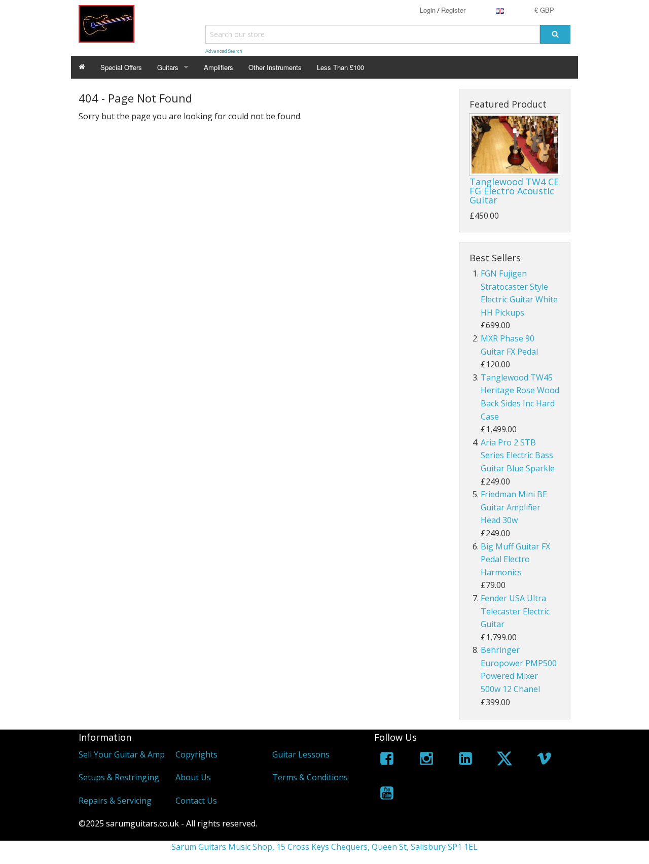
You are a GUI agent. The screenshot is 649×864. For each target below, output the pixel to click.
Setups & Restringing (119, 777)
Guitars (167, 67)
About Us (193, 777)
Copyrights (196, 754)
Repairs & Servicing (115, 800)
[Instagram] (426, 760)
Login (428, 10)
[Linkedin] (465, 760)
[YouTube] (386, 794)
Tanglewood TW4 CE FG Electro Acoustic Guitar (514, 191)
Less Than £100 (340, 67)
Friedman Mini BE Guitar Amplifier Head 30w (514, 507)
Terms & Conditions (310, 777)
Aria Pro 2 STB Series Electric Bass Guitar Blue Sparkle (518, 455)
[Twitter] (504, 760)
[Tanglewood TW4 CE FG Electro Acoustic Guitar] (515, 145)
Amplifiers (218, 67)
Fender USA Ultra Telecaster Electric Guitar (515, 611)
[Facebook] (386, 760)
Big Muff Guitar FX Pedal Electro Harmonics (515, 559)
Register (453, 10)
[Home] (82, 67)
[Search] (555, 34)
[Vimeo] (544, 760)
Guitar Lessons (301, 754)
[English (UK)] (500, 10)
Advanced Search (223, 51)
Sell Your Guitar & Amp (122, 754)
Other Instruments (275, 67)
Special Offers (121, 67)
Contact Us (196, 800)
